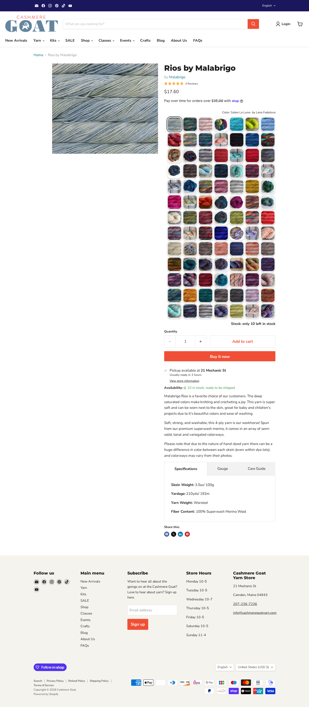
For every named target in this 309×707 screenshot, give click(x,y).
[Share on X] (173, 534)
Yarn (37, 40)
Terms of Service (44, 685)
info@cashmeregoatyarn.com (255, 612)
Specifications (185, 468)
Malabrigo (177, 77)
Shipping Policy (99, 681)
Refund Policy (76, 681)
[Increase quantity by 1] (200, 341)
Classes (105, 40)
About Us (179, 40)
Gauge (222, 468)
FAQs (197, 40)
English (267, 6)
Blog (161, 40)
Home (38, 55)
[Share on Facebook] (166, 534)
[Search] (253, 24)
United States (253, 667)
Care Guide (256, 468)
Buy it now (220, 356)
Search (38, 681)
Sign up (138, 624)
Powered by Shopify (46, 694)
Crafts (145, 40)
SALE (70, 40)
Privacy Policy (55, 681)
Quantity (170, 331)
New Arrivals (16, 40)
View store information (184, 381)
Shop (86, 40)
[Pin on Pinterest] (187, 534)
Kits (53, 40)
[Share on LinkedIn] (180, 534)
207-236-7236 (245, 604)
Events (126, 40)
